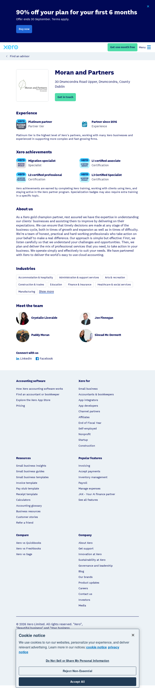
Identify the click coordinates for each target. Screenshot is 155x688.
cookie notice (96, 647)
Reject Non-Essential (77, 671)
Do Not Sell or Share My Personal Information (77, 661)
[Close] (133, 635)
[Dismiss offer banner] (147, 6)
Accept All (77, 682)
